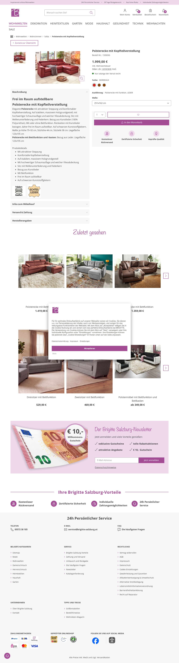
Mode (15, 557)
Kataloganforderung (75, 573)
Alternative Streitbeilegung (131, 582)
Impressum (125, 561)
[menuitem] (18, 23)
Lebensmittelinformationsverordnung (136, 586)
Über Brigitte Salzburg (22, 608)
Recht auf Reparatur (128, 594)
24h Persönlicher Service (90, 2)
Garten (16, 582)
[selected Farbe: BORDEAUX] (94, 85)
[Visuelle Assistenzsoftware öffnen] (110, 640)
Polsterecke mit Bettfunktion (41, 306)
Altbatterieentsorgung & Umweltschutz (137, 577)
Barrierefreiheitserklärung (131, 590)
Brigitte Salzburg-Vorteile (77, 552)
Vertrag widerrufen (128, 552)
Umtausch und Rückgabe (77, 561)
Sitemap (16, 552)
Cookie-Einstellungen (129, 569)
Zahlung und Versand (75, 557)
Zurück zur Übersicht (25, 43)
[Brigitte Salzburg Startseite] (15, 13)
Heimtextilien (18, 573)
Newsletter (71, 569)
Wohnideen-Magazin (75, 617)
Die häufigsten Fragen (133, 529)
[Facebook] (95, 641)
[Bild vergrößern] (81, 78)
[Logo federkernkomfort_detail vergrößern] (18, 191)
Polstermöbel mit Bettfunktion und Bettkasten (137, 399)
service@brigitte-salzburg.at (82, 529)
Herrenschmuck (19, 569)
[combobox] (69, 12)
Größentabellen (73, 608)
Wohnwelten (18, 561)
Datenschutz (125, 565)
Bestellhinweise (73, 613)
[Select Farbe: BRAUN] (99, 85)
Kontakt (16, 613)
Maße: (95, 98)
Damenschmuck (20, 565)
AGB (121, 557)
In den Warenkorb (133, 122)
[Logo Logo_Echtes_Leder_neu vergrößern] (34, 191)
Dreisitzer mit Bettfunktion (41, 397)
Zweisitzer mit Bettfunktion (89, 397)
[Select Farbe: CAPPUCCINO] (104, 85)
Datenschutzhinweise (105, 467)
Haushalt (16, 577)
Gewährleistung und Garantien (133, 573)
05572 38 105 (21, 529)
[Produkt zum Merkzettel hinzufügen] (138, 115)
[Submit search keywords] (91, 12)
